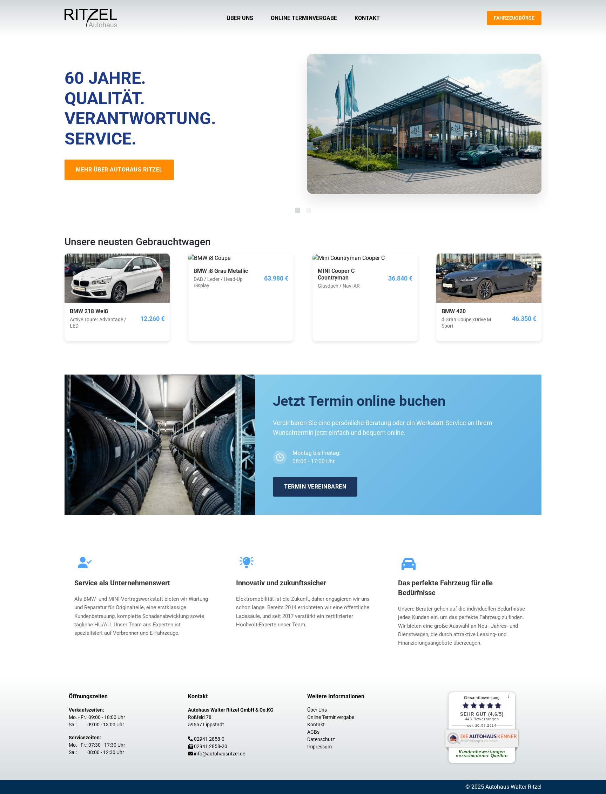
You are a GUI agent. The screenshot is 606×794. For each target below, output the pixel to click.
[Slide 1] (297, 210)
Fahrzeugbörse (514, 18)
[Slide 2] (308, 210)
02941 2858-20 (210, 746)
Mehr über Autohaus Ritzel (119, 169)
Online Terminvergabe (304, 18)
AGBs (313, 732)
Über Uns (240, 18)
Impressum (319, 746)
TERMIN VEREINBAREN (315, 486)
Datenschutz (321, 739)
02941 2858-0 (209, 739)
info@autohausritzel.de (219, 753)
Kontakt (367, 18)
